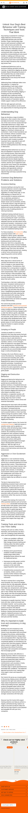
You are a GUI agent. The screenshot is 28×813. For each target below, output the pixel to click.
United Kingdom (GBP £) (9, 805)
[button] (17, 769)
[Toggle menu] (1, 2)
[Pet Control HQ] (14, 2)
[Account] (23, 2)
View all (14, 743)
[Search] (4, 2)
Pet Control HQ (7, 808)
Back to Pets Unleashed (13, 732)
